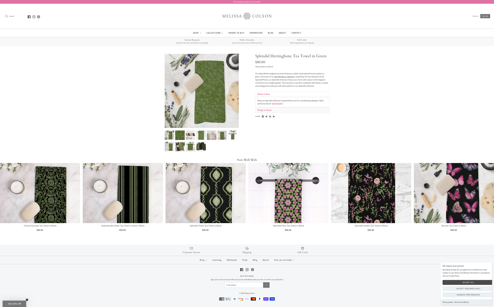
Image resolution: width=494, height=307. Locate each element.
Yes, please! (247, 192)
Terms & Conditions (461, 302)
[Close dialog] (270, 110)
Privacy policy (448, 302)
